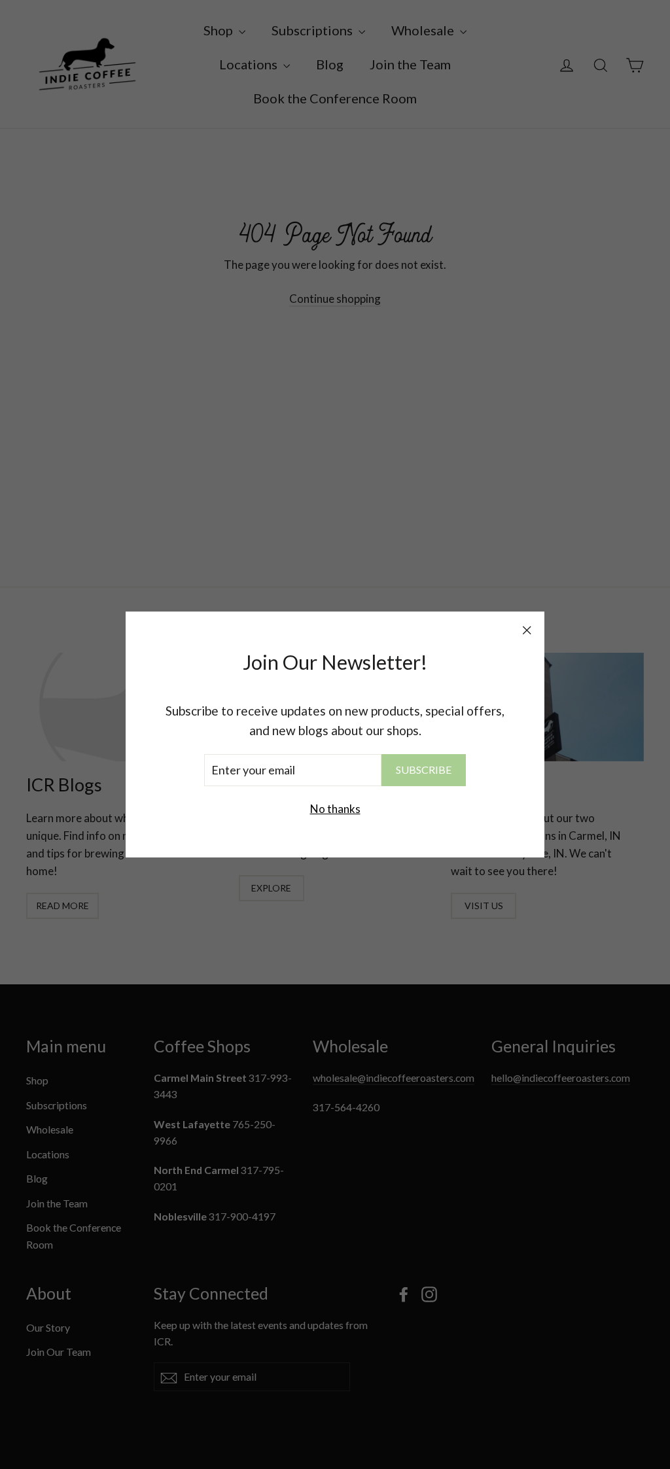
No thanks (335, 809)
